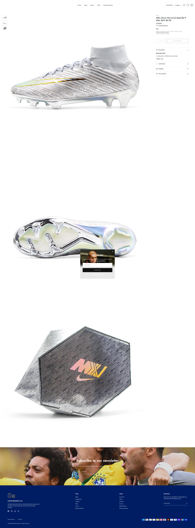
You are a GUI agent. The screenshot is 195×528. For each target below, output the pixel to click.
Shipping (160, 68)
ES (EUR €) (169, 5)
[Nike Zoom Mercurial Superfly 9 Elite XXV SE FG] (4, 17)
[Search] (188, 5)
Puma (77, 506)
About (92, 5)
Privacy (121, 503)
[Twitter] (102, 274)
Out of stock (177, 41)
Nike (157, 15)
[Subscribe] (111, 471)
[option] (4, 17)
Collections (78, 499)
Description (161, 50)
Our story (121, 497)
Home (79, 5)
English (177, 5)
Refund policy (123, 506)
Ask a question (162, 73)
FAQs (98, 5)
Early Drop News (108, 5)
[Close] (112, 251)
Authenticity (161, 63)
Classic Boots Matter (15, 523)
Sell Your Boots (79, 508)
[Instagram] (96, 274)
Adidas (77, 501)
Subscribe (97, 270)
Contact (121, 501)
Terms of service (123, 508)
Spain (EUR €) (11, 519)
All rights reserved (25, 523)
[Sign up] (186, 503)
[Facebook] (93, 274)
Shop (85, 5)
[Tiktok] (99, 274)
